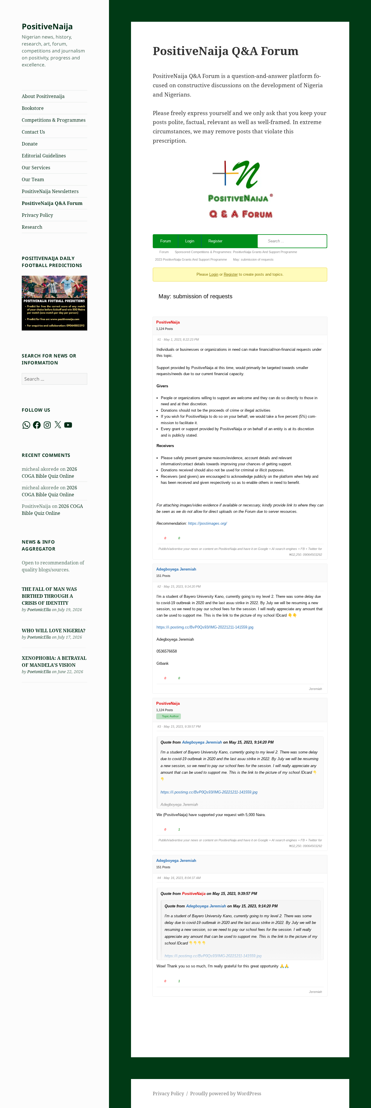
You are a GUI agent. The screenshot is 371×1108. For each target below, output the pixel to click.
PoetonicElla (39, 609)
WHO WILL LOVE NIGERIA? (54, 630)
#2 (159, 586)
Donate (30, 144)
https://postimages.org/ (207, 523)
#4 (159, 878)
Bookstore (33, 108)
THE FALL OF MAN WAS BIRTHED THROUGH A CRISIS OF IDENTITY (49, 596)
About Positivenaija (43, 96)
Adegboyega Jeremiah (176, 569)
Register (215, 241)
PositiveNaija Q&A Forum (52, 203)
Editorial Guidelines (44, 155)
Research (32, 227)
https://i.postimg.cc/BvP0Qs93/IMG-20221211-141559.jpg (205, 627)
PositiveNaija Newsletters (50, 191)
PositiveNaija (47, 26)
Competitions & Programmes (54, 120)
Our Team (33, 179)
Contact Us (33, 132)
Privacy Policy (37, 215)
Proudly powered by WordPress (225, 1093)
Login (189, 241)
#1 (159, 339)
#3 (159, 726)
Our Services (36, 167)
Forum (165, 241)
